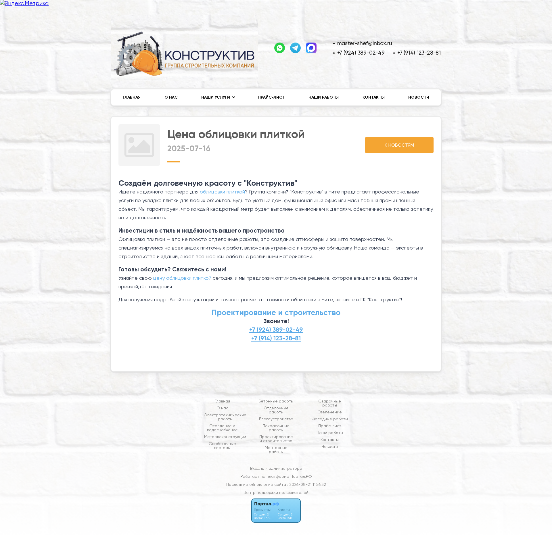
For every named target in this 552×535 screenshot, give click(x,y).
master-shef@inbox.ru (364, 43)
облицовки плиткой (222, 192)
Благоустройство (276, 419)
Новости (418, 97)
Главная (132, 97)
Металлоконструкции (225, 437)
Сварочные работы (329, 403)
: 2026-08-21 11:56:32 (306, 484)
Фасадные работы (330, 419)
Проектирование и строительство (276, 312)
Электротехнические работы (225, 417)
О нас (171, 97)
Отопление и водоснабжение (222, 428)
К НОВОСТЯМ (399, 145)
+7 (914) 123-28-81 (419, 52)
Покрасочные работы (276, 428)
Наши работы (323, 97)
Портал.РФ (301, 476)
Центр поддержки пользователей (276, 492)
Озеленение (329, 412)
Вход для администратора (276, 468)
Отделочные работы (276, 410)
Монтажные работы (276, 450)
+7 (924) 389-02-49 (361, 52)
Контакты (374, 97)
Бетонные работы (276, 401)
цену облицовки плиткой (182, 278)
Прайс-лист (271, 97)
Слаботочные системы (222, 446)
